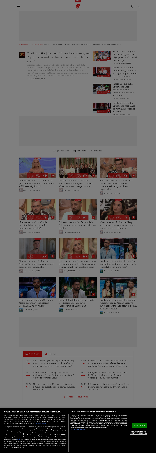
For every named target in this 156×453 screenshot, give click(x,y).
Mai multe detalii (40, 423)
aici (18, 439)
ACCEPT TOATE (139, 425)
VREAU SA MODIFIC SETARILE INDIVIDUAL (138, 433)
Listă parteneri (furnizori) (78, 429)
